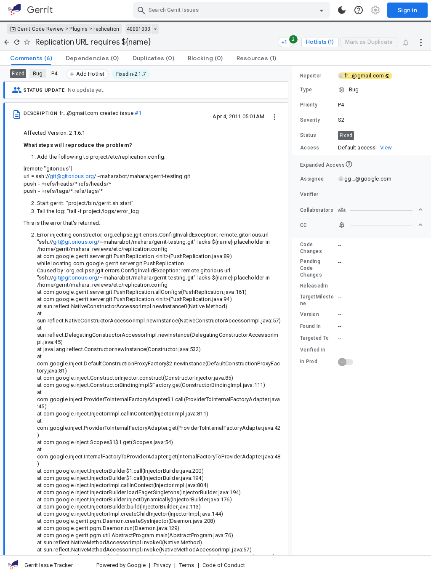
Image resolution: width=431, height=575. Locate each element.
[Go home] (7, 42)
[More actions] (421, 42)
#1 (138, 113)
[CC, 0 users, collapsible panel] (380, 225)
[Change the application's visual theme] (341, 10)
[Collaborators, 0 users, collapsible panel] (380, 209)
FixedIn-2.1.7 (131, 74)
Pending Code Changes (311, 268)
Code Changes (311, 248)
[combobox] (233, 10)
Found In (310, 326)
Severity (310, 120)
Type (306, 90)
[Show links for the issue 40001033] (155, 29)
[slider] (293, 310)
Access (309, 148)
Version (309, 314)
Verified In (312, 350)
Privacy (162, 565)
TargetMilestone (317, 300)
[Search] (141, 10)
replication (106, 29)
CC (303, 225)
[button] (361, 89)
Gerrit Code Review (40, 29)
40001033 (138, 29)
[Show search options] (322, 10)
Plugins (78, 29)
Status (308, 135)
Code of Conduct (223, 565)
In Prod (308, 362)
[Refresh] (17, 42)
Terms (186, 565)
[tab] (31, 58)
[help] (358, 10)
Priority (308, 105)
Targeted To (314, 338)
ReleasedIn (314, 286)
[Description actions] (274, 116)
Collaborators (316, 210)
